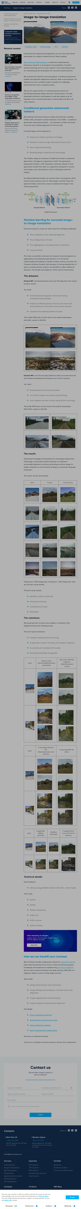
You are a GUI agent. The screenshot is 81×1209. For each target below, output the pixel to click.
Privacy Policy (44, 1196)
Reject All (8, 1200)
